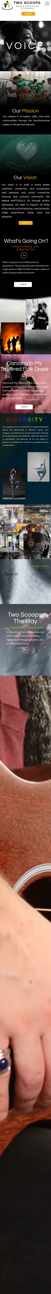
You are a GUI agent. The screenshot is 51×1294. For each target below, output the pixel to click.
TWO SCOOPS (27, 3)
